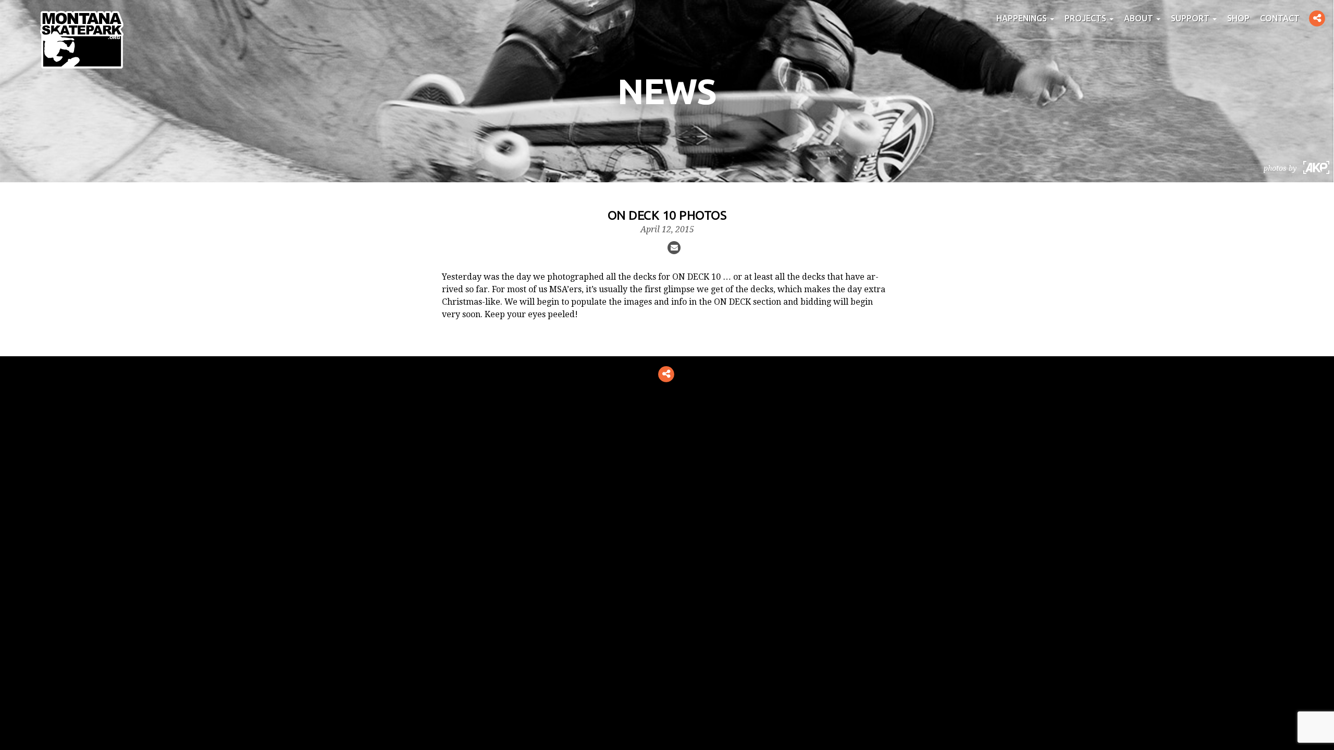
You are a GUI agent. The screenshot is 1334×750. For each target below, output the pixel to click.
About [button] (1139, 18)
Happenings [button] (1022, 18)
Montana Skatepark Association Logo (81, 39)
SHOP (1238, 18)
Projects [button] (1086, 18)
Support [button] (1191, 18)
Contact (1280, 18)
